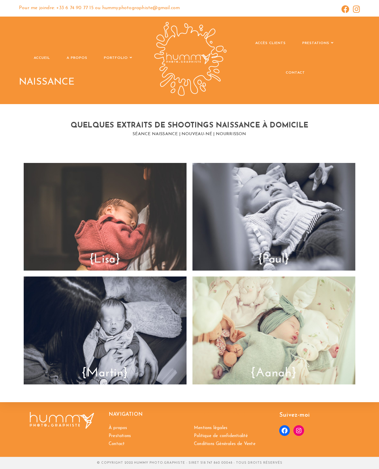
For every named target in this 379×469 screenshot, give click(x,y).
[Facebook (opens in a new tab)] (345, 9)
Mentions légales (210, 428)
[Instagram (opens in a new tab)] (355, 9)
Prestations (120, 436)
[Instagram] (298, 430)
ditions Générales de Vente (229, 444)
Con (198, 444)
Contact (117, 444)
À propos (118, 428)
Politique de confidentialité (221, 436)
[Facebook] (284, 430)
